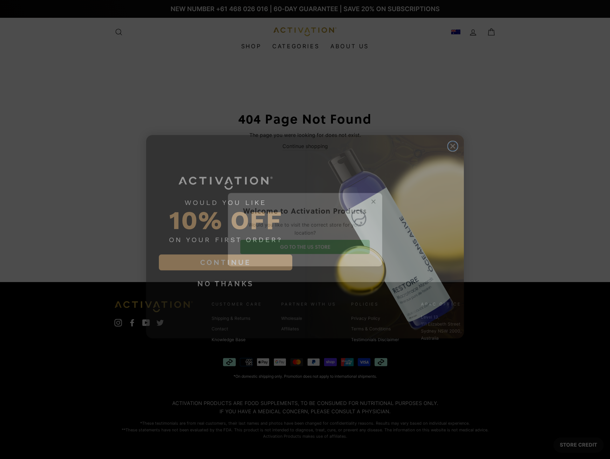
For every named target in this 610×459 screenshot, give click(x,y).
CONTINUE (225, 255)
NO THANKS (225, 276)
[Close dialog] (453, 139)
